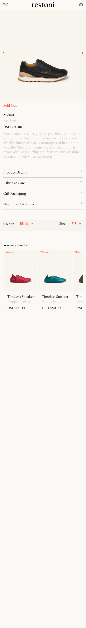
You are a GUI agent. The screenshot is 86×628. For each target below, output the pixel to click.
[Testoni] (43, 4)
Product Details (15, 172)
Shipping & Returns (18, 204)
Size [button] (62, 223)
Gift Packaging (14, 193)
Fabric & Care (14, 183)
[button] (81, 4)
